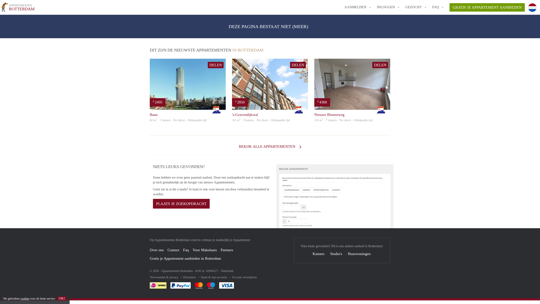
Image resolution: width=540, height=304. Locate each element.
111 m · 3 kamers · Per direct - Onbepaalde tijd (261, 120)
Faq (186, 250)
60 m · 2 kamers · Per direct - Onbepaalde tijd (178, 120)
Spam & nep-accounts (214, 277)
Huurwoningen (359, 254)
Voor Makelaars (205, 250)
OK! (62, 298)
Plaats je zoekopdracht (181, 204)
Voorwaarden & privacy (164, 277)
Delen (215, 65)
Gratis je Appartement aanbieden (487, 7)
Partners (227, 250)
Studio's (336, 254)
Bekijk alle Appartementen (267, 146)
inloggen (386, 7)
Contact (173, 250)
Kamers (318, 254)
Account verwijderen (244, 277)
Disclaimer (190, 277)
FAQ (435, 7)
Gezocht (413, 7)
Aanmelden (355, 7)
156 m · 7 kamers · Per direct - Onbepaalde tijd (343, 120)
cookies (24, 298)
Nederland (227, 271)
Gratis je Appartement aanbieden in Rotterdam (185, 258)
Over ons (157, 250)
